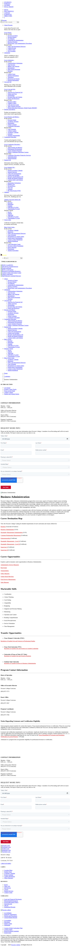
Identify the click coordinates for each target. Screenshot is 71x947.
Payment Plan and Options (15, 97)
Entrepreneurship (5, 538)
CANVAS (7, 13)
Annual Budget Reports (10, 917)
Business (3, 526)
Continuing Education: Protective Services (19, 155)
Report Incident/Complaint (11, 931)
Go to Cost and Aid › (10, 89)
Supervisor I (4, 547)
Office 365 (7, 886)
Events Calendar (8, 875)
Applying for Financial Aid (15, 92)
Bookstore (10, 232)
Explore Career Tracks (10, 389)
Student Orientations (13, 75)
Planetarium (11, 249)
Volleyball (10, 215)
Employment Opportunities (15, 238)
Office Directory (8, 878)
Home (6, 373)
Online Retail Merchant (7, 576)
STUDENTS (7, 2)
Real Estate (4, 567)
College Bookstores (9, 876)
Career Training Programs (15, 150)
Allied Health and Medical (15, 147)
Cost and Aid (7, 82)
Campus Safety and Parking (15, 180)
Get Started (7, 388)
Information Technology (14, 183)
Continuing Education (14, 126)
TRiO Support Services (14, 106)
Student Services (8, 891)
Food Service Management (8, 579)
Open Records (8, 904)
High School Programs (14, 69)
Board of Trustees (12, 42)
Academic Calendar (13, 132)
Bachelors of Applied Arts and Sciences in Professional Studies (18, 641)
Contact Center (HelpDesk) (15, 239)
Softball (10, 213)
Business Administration (7, 529)
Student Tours (8, 872)
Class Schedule (12, 129)
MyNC (6, 885)
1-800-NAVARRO (6, 863)
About (6, 279)
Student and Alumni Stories (11, 394)
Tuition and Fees (12, 94)
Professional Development (15, 149)
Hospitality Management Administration (12, 532)
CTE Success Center (13, 105)
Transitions (11, 77)
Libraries (10, 134)
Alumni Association (13, 250)
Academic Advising (13, 121)
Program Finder (12, 120)
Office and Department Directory (17, 46)
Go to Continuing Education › (12, 144)
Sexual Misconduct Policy (11, 902)
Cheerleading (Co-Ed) (14, 209)
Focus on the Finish (9, 391)
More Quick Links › (9, 227)
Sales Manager (5, 582)
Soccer (9, 212)
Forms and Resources (13, 98)
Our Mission (11, 38)
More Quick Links (9, 358)
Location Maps (8, 870)
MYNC (6, 9)
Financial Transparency (10, 914)
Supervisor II (4, 550)
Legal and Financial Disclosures (13, 899)
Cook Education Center (14, 244)
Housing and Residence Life (15, 176)
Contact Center (8, 892)
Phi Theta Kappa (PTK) (14, 190)
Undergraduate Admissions (15, 63)
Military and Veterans (13, 66)
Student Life (7, 160)
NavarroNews (11, 186)
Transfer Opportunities (14, 135)
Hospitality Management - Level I (10, 541)
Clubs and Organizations (14, 173)
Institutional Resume (9, 907)
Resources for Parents (13, 78)
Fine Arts (10, 187)
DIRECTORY (8, 16)
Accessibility (7, 920)
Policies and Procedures (10, 916)
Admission (7, 52)
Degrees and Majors (9, 109)
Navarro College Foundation (15, 246)
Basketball (10, 204)
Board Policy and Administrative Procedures (20, 43)
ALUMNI (7, 5)
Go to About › (8, 32)
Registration (11, 123)
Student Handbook (13, 241)
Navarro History (12, 37)
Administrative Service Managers (10, 565)
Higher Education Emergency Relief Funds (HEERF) (22, 108)
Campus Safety (8, 929)
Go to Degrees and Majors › (11, 117)
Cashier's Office (12, 103)
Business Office (12, 101)
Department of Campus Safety (16, 236)
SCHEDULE (8, 14)
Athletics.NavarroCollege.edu (12, 199)
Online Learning (12, 124)
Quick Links (7, 220)
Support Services (12, 172)
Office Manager (5, 573)
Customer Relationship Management (11, 535)
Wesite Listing (8, 923)
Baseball (10, 202)
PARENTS (7, 3)
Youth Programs (12, 158)
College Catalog (12, 131)
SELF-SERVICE (9, 11)
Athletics (6, 192)
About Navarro (8, 25)
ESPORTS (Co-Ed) (13, 207)
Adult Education (12, 157)
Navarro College (15, 945)
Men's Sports (7, 339)
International (11, 68)
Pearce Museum (12, 247)
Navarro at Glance (13, 35)
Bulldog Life (11, 184)
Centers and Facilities (13, 175)
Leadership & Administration (15, 40)
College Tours (11, 49)
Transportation (5, 570)
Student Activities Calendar (15, 170)
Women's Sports (8, 348)
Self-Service (7, 888)
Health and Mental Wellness (15, 178)
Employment (7, 932)
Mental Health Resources (11, 901)
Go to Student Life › (9, 167)
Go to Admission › (9, 60)
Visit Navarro (11, 65)
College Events (12, 48)
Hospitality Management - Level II (10, 544)
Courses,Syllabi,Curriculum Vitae (13, 928)
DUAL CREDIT (9, 7)
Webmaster (7, 925)
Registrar (10, 71)
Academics (7, 376)
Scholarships (11, 95)
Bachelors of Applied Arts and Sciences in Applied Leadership (21, 648)
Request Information (13, 80)
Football (10, 206)
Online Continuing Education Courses (18, 152)
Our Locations (11, 51)
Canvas (6, 889)
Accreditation (8, 913)
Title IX (6, 905)
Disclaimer (7, 922)
